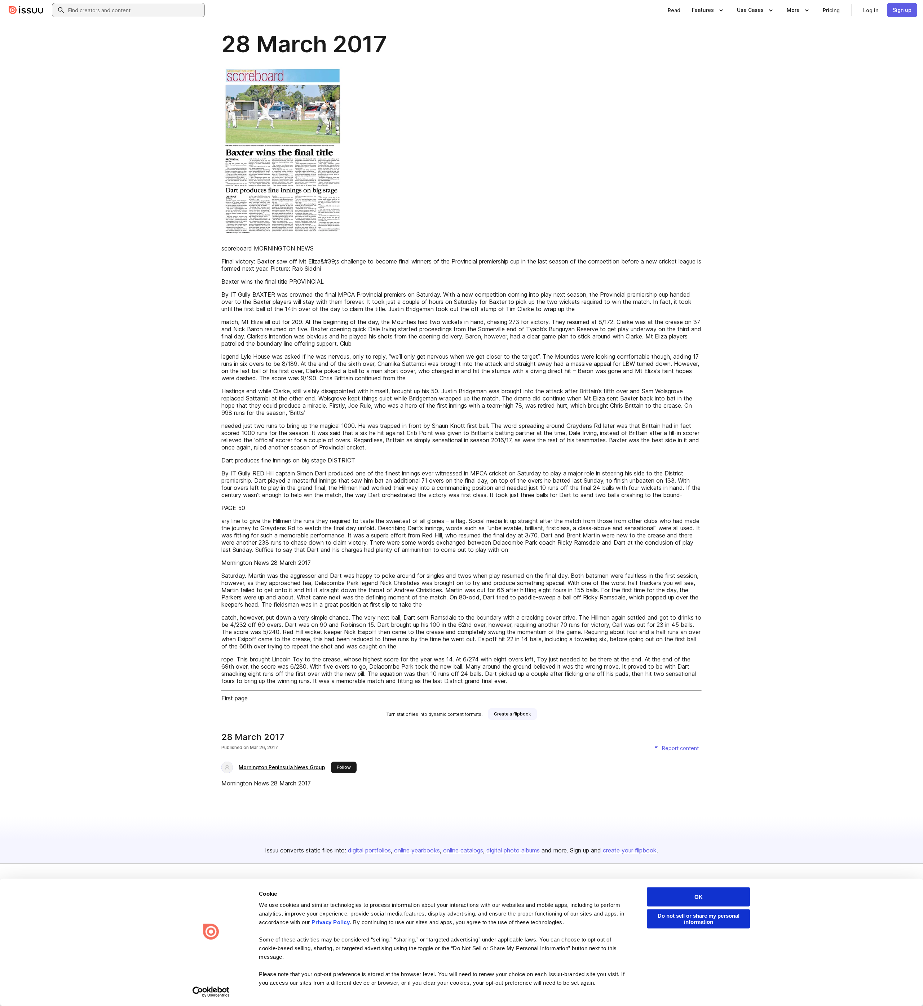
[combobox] (135, 10)
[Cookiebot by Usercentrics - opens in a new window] (211, 992)
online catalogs (463, 850)
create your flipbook (630, 850)
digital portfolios (369, 850)
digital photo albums (513, 850)
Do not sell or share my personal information (698, 919)
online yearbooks (417, 850)
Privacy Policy (331, 922)
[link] (674, 10)
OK (698, 897)
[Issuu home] (26, 10)
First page (234, 698)
